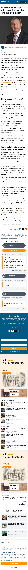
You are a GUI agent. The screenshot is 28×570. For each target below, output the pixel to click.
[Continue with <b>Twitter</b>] (15, 331)
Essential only (14, 567)
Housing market (13, 234)
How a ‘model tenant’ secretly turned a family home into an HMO (16, 414)
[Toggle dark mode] (17, 2)
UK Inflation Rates (13, 238)
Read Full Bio (14, 250)
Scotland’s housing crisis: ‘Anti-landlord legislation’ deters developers (17, 516)
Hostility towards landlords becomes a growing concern (14, 420)
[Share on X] (23, 229)
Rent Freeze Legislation (19, 235)
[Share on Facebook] (20, 229)
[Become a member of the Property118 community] (14, 373)
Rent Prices (10, 54)
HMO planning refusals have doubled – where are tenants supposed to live (16, 429)
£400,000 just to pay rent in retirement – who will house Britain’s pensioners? (16, 409)
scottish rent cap (4, 238)
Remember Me (5, 351)
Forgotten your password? (15, 351)
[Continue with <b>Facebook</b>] (9, 331)
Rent (12, 235)
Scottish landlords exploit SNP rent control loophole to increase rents (16, 524)
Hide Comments (14, 241)
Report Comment (18, 270)
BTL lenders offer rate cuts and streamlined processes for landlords (14, 498)
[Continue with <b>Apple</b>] (12, 331)
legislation (19, 234)
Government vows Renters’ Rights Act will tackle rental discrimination (15, 403)
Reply (24, 270)
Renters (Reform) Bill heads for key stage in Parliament (13, 503)
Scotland (15, 54)
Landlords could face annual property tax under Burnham (15, 435)
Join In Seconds (19, 323)
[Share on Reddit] (26, 229)
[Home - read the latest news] (8, 2)
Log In (14, 348)
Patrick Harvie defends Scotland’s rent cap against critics (17, 532)
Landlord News (4, 54)
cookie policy (9, 560)
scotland (11, 236)
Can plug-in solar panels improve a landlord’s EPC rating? (16, 446)
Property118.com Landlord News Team (16, 47)
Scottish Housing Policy (19, 236)
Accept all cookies (14, 563)
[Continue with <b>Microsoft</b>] (19, 331)
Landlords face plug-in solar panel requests (15, 440)
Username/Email (4, 337)
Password (3, 342)
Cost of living (6, 234)
